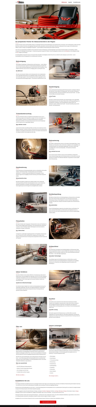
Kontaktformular (76, 2)
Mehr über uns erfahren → (20, 374)
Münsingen (61, 391)
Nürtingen (65, 391)
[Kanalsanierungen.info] (20, 2)
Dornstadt (66, 51)
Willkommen (64, 2)
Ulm (17, 52)
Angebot (70, 2)
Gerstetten (44, 391)
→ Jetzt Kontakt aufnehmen (48, 402)
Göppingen (48, 391)
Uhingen (76, 391)
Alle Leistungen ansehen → (54, 375)
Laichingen (57, 391)
